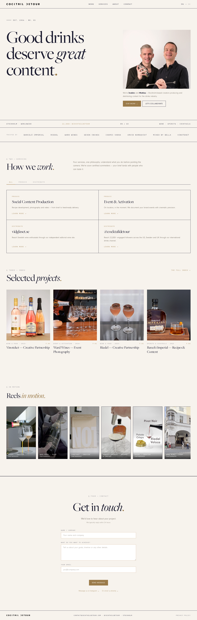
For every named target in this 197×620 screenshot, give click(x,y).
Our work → (132, 104)
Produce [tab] (23, 182)
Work (91, 4)
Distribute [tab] (39, 182)
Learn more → (19, 213)
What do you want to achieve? (75, 542)
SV (189, 4)
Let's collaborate (154, 104)
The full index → (181, 270)
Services (103, 4)
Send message (98, 583)
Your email (66, 565)
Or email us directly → (110, 591)
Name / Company (68, 530)
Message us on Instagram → (89, 591)
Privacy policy (183, 615)
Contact (128, 4)
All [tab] (11, 182)
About (116, 4)
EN (182, 4)
